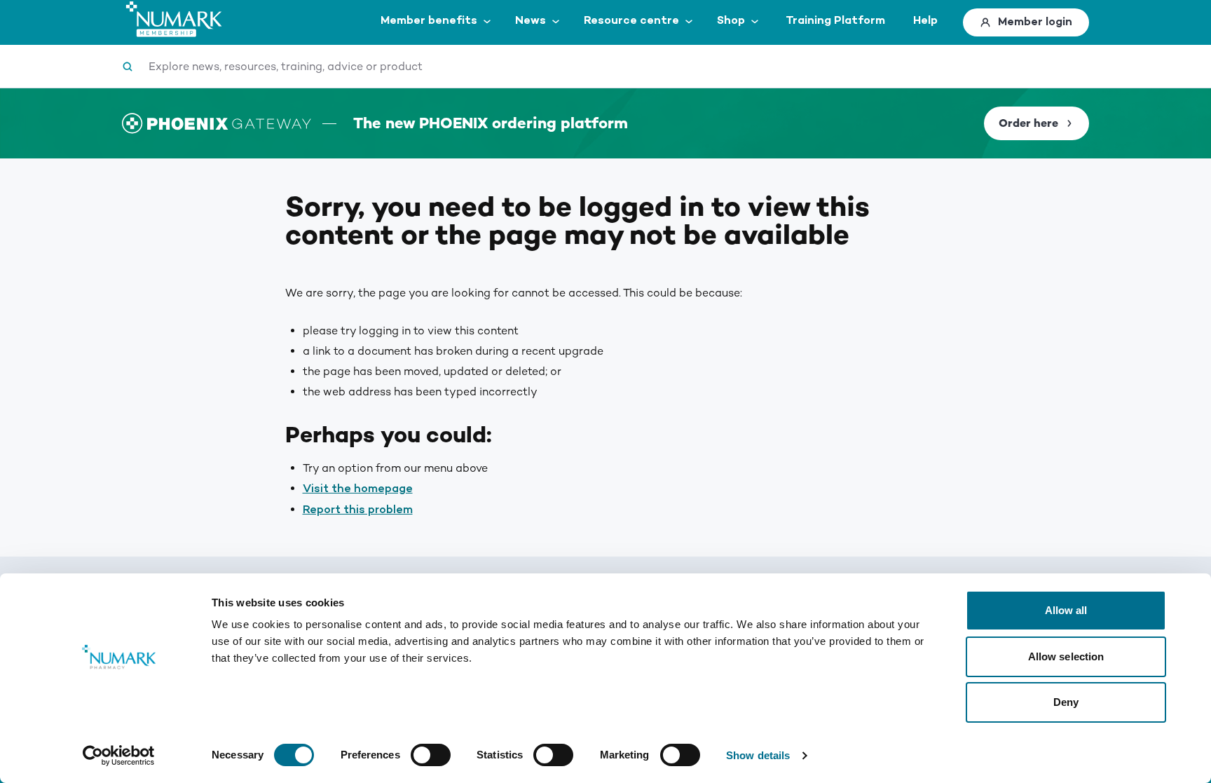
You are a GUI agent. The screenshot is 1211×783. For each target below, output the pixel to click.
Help (925, 20)
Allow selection (1066, 656)
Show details (758, 755)
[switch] (431, 755)
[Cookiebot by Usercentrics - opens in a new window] (118, 755)
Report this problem (358, 510)
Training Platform (835, 20)
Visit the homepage (358, 489)
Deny (1066, 702)
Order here (1028, 123)
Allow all (1066, 610)
